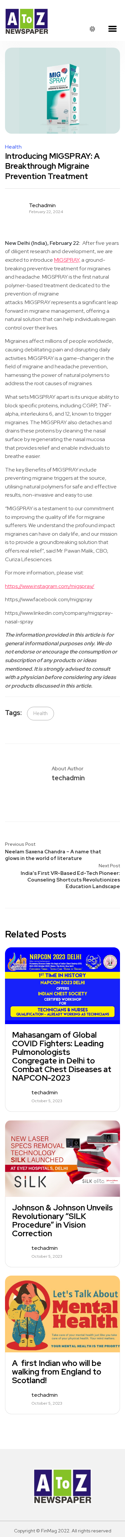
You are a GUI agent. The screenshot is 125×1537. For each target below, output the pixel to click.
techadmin (42, 205)
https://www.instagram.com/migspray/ (49, 586)
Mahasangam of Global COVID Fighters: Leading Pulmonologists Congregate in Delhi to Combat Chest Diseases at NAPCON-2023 (61, 1056)
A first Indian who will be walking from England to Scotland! (56, 1372)
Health (13, 147)
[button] (112, 29)
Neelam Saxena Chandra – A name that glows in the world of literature (53, 855)
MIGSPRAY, (67, 259)
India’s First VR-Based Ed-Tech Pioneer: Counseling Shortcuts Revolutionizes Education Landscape (70, 880)
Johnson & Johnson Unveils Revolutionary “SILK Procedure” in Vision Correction (62, 1220)
